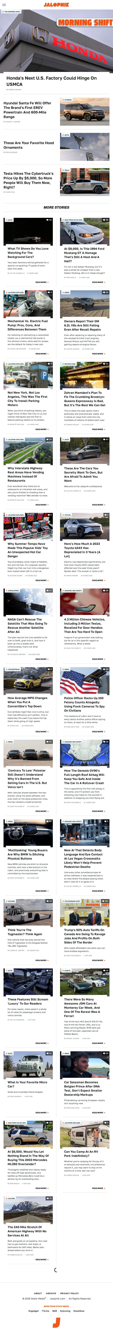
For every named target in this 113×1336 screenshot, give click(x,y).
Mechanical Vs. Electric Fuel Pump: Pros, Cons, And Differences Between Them (28, 325)
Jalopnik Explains (16, 292)
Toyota (68, 515)
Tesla (67, 170)
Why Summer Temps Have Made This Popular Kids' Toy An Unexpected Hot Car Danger (28, 550)
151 (106, 901)
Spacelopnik (13, 590)
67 (107, 439)
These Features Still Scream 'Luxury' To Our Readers (28, 1001)
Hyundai (68, 100)
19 (107, 970)
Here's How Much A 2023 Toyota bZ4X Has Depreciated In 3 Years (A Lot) (82, 550)
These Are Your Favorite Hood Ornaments (29, 145)
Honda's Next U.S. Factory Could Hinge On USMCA (51, 81)
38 (107, 220)
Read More (41, 282)
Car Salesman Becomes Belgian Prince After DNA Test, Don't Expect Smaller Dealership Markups (83, 1088)
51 (50, 1053)
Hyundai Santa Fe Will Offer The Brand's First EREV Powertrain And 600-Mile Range (27, 110)
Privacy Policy (69, 1293)
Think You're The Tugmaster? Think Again (25, 932)
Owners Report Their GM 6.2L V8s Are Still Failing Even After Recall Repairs (82, 325)
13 (50, 591)
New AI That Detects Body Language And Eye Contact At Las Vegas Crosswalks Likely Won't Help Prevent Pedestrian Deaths (83, 858)
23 (107, 1053)
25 (107, 591)
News (67, 292)
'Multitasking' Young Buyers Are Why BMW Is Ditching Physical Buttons (28, 854)
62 (50, 821)
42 (50, 220)
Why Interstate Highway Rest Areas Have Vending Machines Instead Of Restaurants (26, 474)
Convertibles (14, 669)
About (38, 1293)
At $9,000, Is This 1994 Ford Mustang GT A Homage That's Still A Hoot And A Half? (84, 255)
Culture (11, 901)
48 (50, 1123)
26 (50, 970)
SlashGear (79, 1311)
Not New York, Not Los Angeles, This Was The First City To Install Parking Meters (27, 399)
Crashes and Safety (73, 590)
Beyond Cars (70, 364)
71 (50, 1198)
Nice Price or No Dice (73, 220)
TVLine (45, 1311)
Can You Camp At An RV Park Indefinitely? (81, 1154)
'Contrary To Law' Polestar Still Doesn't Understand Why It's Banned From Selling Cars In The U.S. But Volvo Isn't (27, 779)
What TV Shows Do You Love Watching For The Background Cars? (28, 253)
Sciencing (65, 1311)
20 (50, 439)
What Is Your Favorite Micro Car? (27, 1084)
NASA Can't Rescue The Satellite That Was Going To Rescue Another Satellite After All (27, 626)
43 (107, 292)
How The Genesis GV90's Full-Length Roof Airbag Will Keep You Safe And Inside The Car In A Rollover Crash (84, 777)
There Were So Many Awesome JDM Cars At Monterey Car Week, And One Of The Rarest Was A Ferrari (82, 1008)
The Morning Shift (12, 11)
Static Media (38, 1298)
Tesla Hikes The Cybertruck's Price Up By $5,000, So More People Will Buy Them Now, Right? (28, 180)
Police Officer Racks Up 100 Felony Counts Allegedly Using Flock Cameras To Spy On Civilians (84, 704)
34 (107, 364)
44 (107, 669)
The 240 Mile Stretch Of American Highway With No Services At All (27, 1231)
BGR (54, 1311)
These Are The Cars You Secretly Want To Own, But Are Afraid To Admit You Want (83, 475)
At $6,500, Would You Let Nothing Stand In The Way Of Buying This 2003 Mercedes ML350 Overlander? (28, 1158)
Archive (51, 1293)
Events (67, 970)
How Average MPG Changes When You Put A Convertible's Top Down (27, 702)
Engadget (34, 1311)
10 (50, 901)
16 (107, 742)
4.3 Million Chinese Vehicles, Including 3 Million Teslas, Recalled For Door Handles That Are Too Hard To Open (84, 626)
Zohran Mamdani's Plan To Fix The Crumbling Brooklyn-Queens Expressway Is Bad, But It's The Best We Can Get (84, 399)
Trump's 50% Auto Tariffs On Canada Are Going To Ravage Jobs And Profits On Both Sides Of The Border (84, 936)
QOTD (67, 135)
